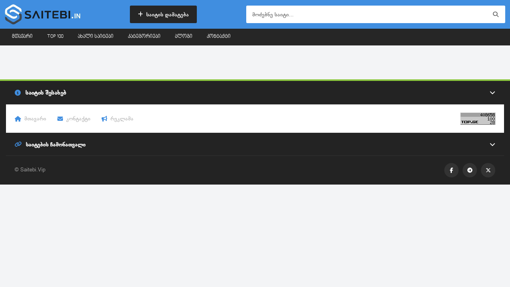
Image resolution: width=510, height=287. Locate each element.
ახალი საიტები (96, 36)
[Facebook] (451, 170)
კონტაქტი (219, 36)
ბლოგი (183, 36)
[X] (488, 170)
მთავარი (22, 36)
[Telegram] (470, 170)
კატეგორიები (144, 36)
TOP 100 (55, 36)
